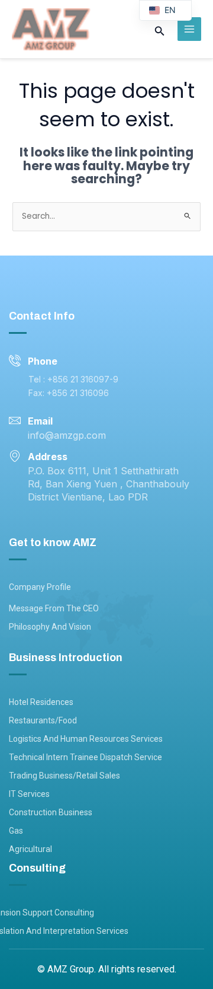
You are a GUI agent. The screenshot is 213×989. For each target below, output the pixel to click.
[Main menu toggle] (190, 29)
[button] (159, 32)
